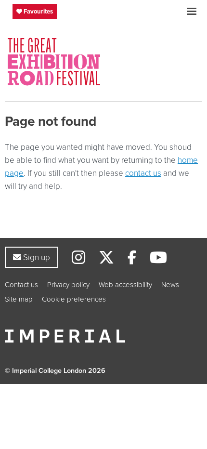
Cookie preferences (74, 299)
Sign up (35, 257)
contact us (143, 172)
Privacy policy (68, 284)
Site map (19, 299)
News (170, 284)
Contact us (21, 284)
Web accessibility (125, 284)
